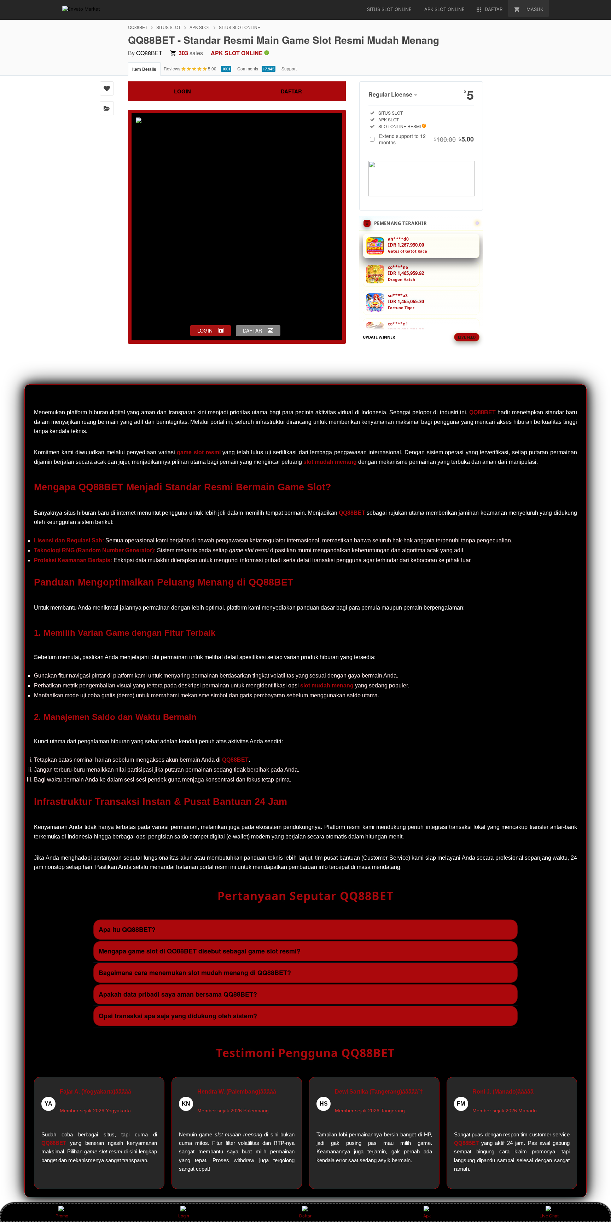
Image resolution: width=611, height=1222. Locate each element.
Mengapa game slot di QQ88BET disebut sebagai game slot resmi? (200, 951)
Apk (427, 1215)
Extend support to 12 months (426, 139)
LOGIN (182, 91)
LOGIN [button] (205, 330)
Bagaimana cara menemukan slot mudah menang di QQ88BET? (195, 972)
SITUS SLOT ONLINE (239, 27)
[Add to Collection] (107, 108)
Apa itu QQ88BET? (127, 929)
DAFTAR (291, 91)
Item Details (144, 69)
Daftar (305, 1215)
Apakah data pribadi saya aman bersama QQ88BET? (178, 994)
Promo (62, 1215)
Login (183, 1215)
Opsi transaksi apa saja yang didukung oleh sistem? (178, 1015)
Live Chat (549, 1215)
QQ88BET (137, 27)
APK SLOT (200, 27)
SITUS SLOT (168, 27)
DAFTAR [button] (252, 330)
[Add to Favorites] (107, 88)
